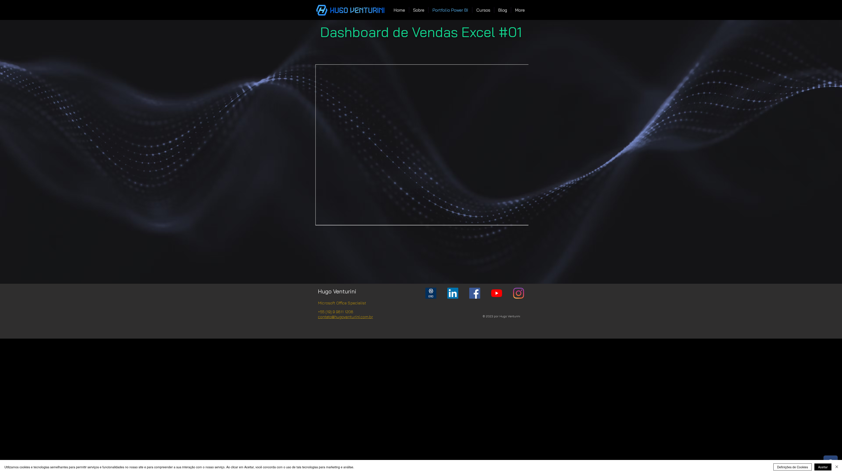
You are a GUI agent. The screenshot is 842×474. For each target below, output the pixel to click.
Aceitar (823, 467)
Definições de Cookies (792, 467)
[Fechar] (836, 466)
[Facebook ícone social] (474, 293)
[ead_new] (430, 293)
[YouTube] (496, 293)
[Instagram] (518, 293)
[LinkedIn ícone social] (452, 293)
